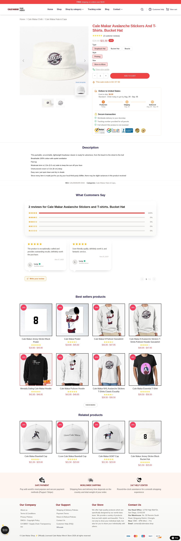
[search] (142, 9)
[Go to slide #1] (48, 103)
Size (94, 60)
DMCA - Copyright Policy (30, 520)
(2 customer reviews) (111, 36)
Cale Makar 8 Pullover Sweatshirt (108, 339)
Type (94, 45)
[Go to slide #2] (60, 103)
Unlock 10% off (5, 530)
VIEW (36, 334)
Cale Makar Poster (72, 339)
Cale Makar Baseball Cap (36, 456)
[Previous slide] (23, 60)
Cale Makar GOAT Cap (109, 456)
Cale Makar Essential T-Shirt (145, 389)
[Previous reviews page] (142, 279)
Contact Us (61, 520)
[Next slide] (84, 60)
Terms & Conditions (28, 513)
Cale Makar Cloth (35, 19)
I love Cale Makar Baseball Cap (72, 456)
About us (23, 510)
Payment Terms (63, 513)
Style (94, 53)
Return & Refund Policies (66, 517)
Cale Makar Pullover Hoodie (72, 389)
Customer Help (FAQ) (65, 524)
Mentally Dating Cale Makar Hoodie (35, 389)
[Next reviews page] (154, 279)
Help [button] (176, 538)
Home (22, 19)
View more (90, 405)
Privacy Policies (26, 517)
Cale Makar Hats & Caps (56, 19)
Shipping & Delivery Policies (67, 510)
